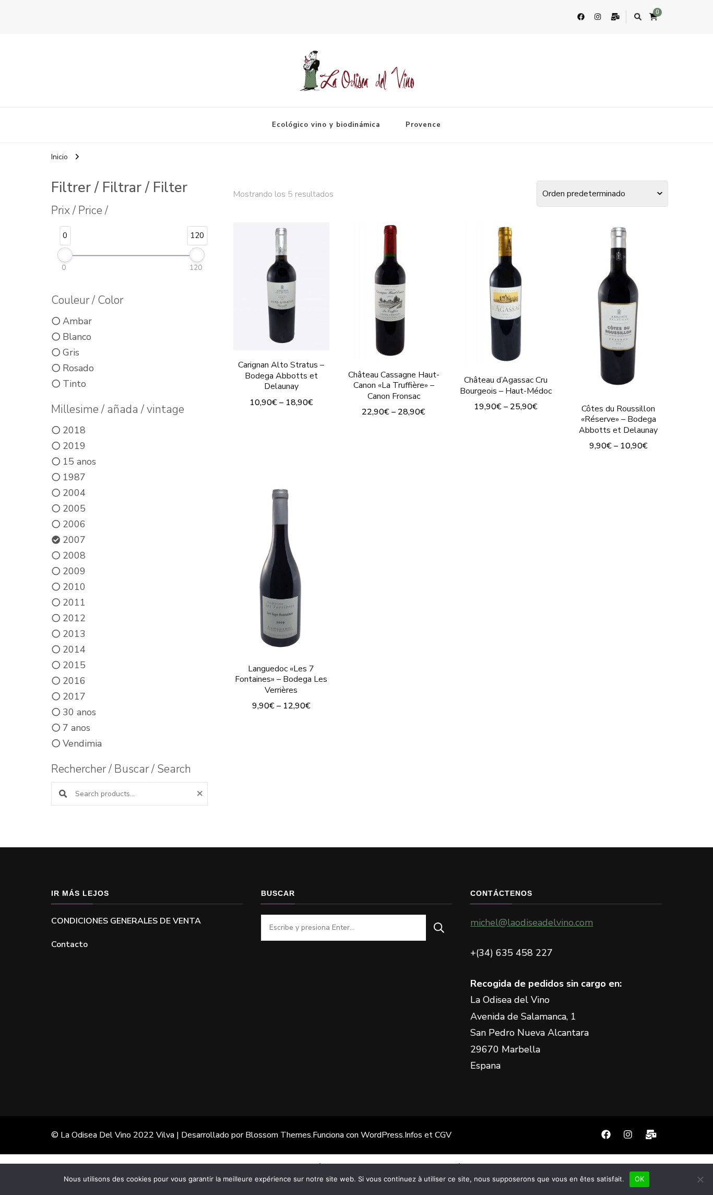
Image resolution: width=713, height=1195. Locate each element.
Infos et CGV (428, 1135)
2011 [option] (74, 602)
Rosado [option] (78, 368)
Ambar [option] (77, 321)
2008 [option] (74, 555)
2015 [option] (74, 665)
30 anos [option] (79, 712)
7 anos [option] (76, 727)
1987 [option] (74, 477)
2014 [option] (74, 649)
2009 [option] (74, 571)
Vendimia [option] (82, 743)
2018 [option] (74, 430)
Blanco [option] (77, 336)
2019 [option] (74, 446)
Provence (423, 124)
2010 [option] (74, 587)
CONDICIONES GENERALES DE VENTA (126, 921)
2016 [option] (74, 681)
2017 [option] (74, 696)
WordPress (382, 1135)
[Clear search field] (201, 794)
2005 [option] (74, 508)
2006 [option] (74, 524)
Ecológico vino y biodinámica (326, 124)
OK (640, 1179)
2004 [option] (74, 493)
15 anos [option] (79, 461)
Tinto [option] (74, 383)
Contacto (69, 944)
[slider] (65, 254)
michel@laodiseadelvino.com (531, 922)
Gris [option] (71, 352)
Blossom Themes (278, 1135)
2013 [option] (74, 634)
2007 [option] (74, 540)
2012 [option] (74, 618)
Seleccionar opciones (281, 286)
